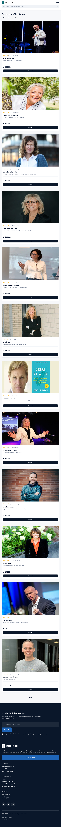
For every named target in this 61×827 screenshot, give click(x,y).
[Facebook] (4, 804)
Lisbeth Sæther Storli (10, 228)
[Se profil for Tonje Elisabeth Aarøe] (30, 428)
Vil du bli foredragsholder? (9, 784)
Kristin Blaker (7, 563)
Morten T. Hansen (9, 399)
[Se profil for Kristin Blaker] (30, 542)
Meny (57, 2)
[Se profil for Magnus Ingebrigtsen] (30, 655)
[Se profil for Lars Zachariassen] (30, 485)
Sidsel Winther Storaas (11, 285)
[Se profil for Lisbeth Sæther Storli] (30, 207)
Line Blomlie (7, 342)
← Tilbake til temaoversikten (10, 18)
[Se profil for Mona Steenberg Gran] (30, 150)
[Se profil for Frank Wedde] (30, 598)
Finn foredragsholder (8, 766)
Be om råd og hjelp (7, 771)
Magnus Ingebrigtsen (10, 677)
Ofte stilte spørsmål (7, 781)
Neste (30, 697)
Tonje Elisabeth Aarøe (10, 450)
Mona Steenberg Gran (10, 172)
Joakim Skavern (8, 58)
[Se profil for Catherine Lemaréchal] (30, 93)
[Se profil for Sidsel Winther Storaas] (30, 263)
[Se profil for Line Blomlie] (30, 320)
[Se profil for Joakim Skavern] (30, 37)
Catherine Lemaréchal (10, 115)
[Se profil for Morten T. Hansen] (30, 377)
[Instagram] (13, 804)
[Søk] (57, 6)
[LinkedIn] (8, 804)
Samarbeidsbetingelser (8, 786)
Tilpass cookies (6, 819)
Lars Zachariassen (9, 507)
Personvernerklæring (7, 817)
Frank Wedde (7, 620)
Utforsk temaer (6, 769)
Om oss (4, 779)
